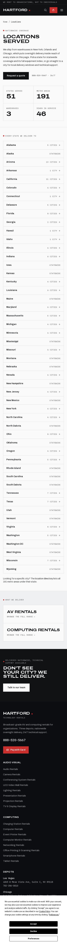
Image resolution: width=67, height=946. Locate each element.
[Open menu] (62, 10)
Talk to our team (16, 687)
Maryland (11, 307)
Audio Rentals (10, 769)
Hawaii (10, 231)
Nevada (10, 375)
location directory (44, 578)
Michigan (11, 324)
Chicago (7, 892)
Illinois (10, 248)
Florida (10, 213)
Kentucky (11, 281)
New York (11, 408)
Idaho (9, 239)
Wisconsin (12, 560)
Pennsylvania (13, 459)
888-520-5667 (14, 740)
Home (5, 22)
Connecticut (13, 196)
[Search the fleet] (45, 10)
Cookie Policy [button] (44, 911)
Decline (33, 931)
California (11, 179)
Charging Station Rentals (16, 824)
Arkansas (11, 170)
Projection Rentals (13, 801)
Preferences (33, 939)
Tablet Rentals (11, 861)
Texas (9, 501)
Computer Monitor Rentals (17, 840)
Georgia (10, 222)
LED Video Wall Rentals (15, 785)
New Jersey (12, 392)
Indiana (10, 256)
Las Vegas (8, 878)
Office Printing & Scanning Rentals (21, 850)
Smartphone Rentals (14, 855)
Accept (33, 924)
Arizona (10, 162)
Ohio (9, 434)
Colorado (11, 188)
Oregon (10, 451)
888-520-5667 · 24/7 (43, 75)
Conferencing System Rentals (19, 780)
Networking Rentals (13, 845)
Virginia (10, 527)
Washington (13, 535)
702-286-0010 (10, 885)
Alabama (11, 145)
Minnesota (12, 333)
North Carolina (14, 417)
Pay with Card (17, 750)
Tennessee (12, 493)
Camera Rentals (11, 774)
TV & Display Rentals (14, 806)
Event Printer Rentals (14, 834)
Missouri (11, 350)
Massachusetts (14, 316)
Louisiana (11, 290)
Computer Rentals (13, 829)
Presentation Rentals (14, 795)
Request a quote (16, 76)
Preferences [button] (54, 915)
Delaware (11, 205)
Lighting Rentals (12, 790)
